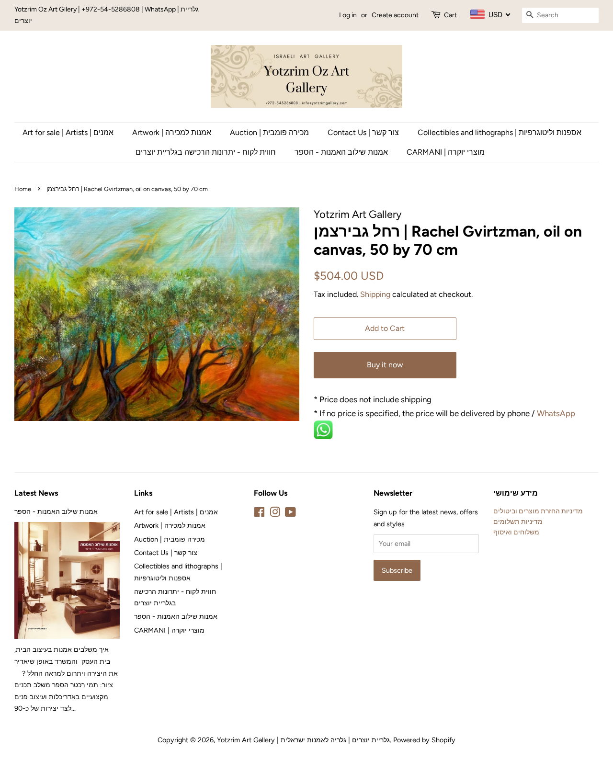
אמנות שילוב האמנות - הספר (341, 152)
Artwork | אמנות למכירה (171, 132)
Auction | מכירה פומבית (269, 132)
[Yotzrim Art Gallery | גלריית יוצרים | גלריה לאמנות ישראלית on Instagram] (275, 514)
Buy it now (385, 364)
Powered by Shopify (424, 740)
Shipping (375, 294)
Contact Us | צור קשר (363, 132)
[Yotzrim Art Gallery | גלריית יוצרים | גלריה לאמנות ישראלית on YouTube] (290, 514)
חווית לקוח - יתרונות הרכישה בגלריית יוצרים (206, 152)
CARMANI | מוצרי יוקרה (446, 152)
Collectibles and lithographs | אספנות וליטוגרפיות (499, 132)
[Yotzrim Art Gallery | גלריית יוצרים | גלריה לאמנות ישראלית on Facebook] (259, 514)
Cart (450, 15)
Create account (395, 15)
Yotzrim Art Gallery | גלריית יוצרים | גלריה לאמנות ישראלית (303, 740)
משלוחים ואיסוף (516, 532)
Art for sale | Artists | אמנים (68, 132)
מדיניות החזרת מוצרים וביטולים (538, 511)
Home (22, 189)
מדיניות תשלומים (518, 521)
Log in (348, 15)
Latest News (36, 493)
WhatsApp (557, 413)
